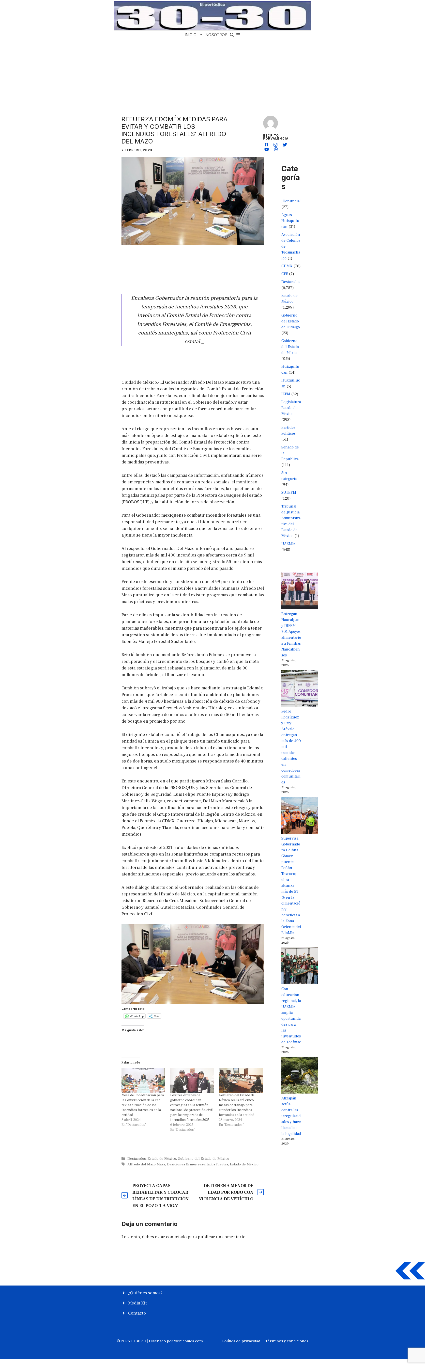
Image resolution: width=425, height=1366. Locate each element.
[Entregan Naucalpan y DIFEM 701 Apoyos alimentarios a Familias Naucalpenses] (299, 591)
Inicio (191, 34)
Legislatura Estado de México (291, 407)
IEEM (285, 394)
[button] (232, 35)
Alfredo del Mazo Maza (146, 1164)
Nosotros (216, 34)
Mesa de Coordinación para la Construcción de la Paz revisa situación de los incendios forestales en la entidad (142, 1105)
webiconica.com (188, 1341)
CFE (284, 273)
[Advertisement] (212, 76)
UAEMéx (288, 543)
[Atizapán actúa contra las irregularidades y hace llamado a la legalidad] (299, 1076)
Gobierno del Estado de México (203, 1158)
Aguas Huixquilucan (290, 220)
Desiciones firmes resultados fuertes (197, 1164)
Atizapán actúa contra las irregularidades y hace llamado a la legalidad (291, 1116)
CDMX (286, 266)
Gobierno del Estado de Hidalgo (290, 321)
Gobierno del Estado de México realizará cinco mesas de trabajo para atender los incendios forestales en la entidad (237, 1105)
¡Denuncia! (291, 201)
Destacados (136, 1158)
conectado (176, 1237)
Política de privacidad (241, 1341)
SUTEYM (288, 492)
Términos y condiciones (286, 1341)
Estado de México (162, 1158)
